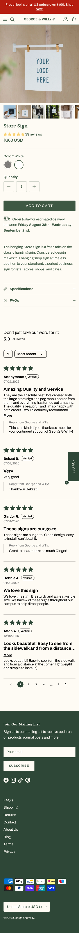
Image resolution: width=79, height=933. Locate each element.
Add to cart (39, 206)
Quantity (11, 177)
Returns (10, 815)
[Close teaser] (67, 482)
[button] (14, 134)
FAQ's (8, 800)
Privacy (9, 851)
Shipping (11, 807)
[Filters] (8, 354)
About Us (11, 829)
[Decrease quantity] (9, 186)
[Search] (14, 19)
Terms (8, 844)
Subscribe (19, 765)
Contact (10, 822)
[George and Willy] (39, 19)
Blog (7, 837)
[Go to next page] (66, 684)
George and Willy (23, 917)
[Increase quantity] (34, 186)
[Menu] (5, 19)
